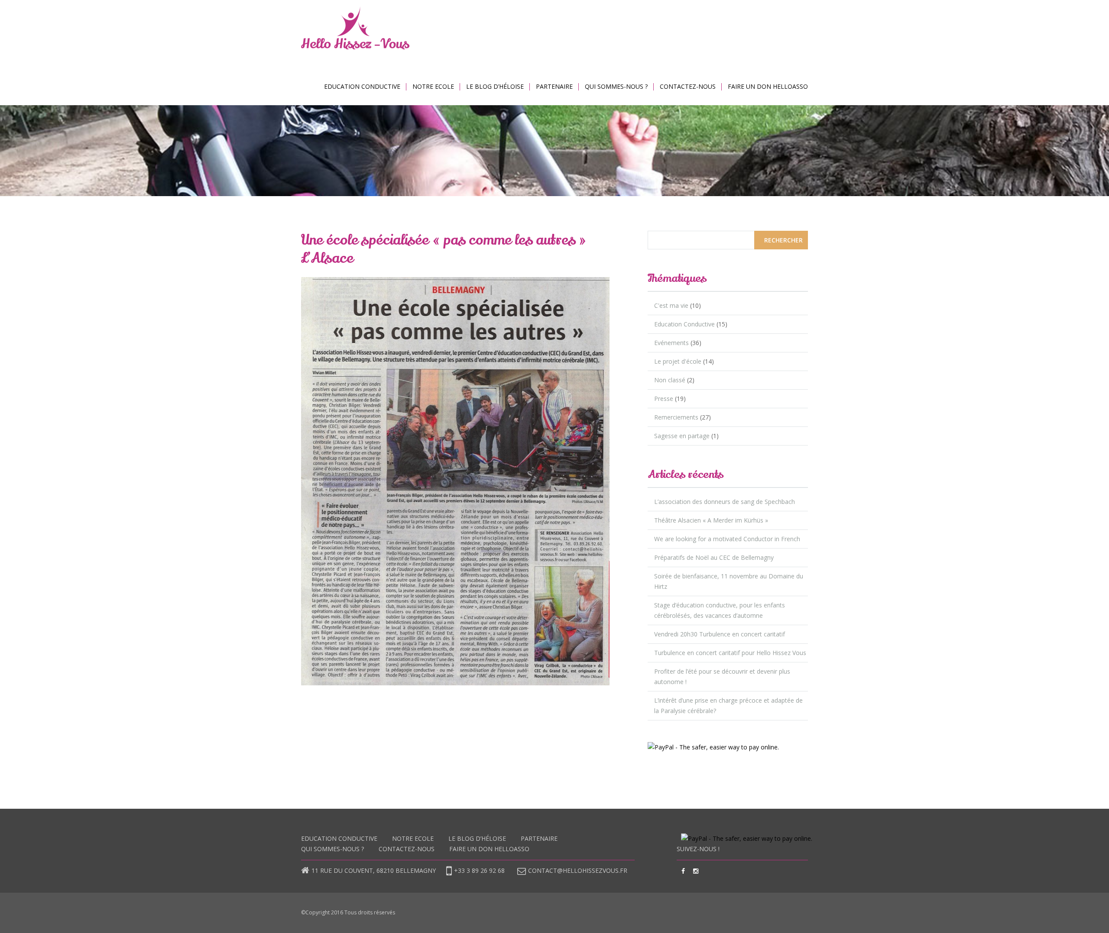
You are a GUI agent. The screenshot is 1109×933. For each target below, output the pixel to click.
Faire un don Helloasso (768, 86)
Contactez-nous (688, 86)
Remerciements (676, 417)
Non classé (669, 380)
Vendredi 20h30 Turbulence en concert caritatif (719, 634)
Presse (663, 398)
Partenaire (554, 86)
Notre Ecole (433, 86)
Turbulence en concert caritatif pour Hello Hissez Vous (730, 653)
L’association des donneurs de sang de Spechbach (724, 501)
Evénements (671, 343)
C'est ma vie (671, 305)
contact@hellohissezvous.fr (577, 870)
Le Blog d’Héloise (495, 86)
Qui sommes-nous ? (616, 86)
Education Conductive (362, 86)
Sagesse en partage (682, 436)
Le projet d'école (677, 361)
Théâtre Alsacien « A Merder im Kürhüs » (711, 520)
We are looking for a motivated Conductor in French (727, 539)
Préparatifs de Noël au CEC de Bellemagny (714, 557)
